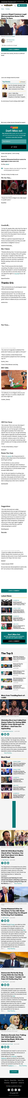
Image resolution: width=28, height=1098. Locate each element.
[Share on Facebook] (2, 734)
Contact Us (21, 1082)
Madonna (3, 1058)
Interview (14, 1056)
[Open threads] (16, 1090)
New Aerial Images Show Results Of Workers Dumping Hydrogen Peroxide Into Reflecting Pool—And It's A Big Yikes (19, 681)
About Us (6, 1080)
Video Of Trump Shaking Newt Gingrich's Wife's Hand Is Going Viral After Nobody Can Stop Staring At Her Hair (19, 766)
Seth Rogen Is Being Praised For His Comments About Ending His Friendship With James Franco (18, 782)
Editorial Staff (14, 1082)
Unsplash (13, 36)
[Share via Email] (8, 734)
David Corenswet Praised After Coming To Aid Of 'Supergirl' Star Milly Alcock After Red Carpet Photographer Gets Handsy (19, 605)
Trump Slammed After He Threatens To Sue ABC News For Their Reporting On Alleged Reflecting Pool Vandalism (14, 912)
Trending (7, 9)
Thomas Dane (11, 39)
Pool (24, 930)
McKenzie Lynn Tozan (8, 1044)
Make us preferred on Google (10, 45)
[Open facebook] (9, 1090)
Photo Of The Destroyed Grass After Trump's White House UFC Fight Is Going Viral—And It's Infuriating (19, 790)
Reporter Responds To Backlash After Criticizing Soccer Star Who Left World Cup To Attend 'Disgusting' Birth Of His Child (19, 629)
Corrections (7, 1082)
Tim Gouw (7, 36)
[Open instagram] (19, 1090)
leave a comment (14, 49)
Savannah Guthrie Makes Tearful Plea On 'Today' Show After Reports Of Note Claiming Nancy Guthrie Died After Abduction (19, 621)
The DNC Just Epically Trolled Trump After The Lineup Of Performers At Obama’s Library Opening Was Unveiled (19, 774)
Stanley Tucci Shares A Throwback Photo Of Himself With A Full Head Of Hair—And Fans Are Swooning (19, 797)
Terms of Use (21, 1080)
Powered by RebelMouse (14, 1095)
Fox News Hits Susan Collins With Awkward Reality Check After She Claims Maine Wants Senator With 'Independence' (19, 613)
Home (2, 9)
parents (9, 456)
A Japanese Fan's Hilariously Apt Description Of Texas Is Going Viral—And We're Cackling (19, 688)
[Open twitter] (12, 1090)
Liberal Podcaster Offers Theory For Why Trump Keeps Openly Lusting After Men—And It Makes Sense (12, 2)
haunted (17, 273)
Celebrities (16, 600)
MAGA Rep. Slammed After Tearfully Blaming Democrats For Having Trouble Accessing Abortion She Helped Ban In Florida (19, 660)
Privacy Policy (13, 1080)
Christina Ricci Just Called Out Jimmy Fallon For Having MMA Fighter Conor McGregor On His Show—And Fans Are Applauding (13, 724)
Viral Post (16, 624)
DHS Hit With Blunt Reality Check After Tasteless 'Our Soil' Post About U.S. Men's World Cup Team (12, 854)
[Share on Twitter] (5, 734)
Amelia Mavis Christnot (8, 731)
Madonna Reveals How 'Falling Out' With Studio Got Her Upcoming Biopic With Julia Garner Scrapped (13, 1038)
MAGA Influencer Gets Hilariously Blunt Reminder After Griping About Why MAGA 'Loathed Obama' (19, 674)
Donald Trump (17, 608)
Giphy (11, 196)
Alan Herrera (6, 860)
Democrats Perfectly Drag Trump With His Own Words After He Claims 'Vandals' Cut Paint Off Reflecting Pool (13, 976)
